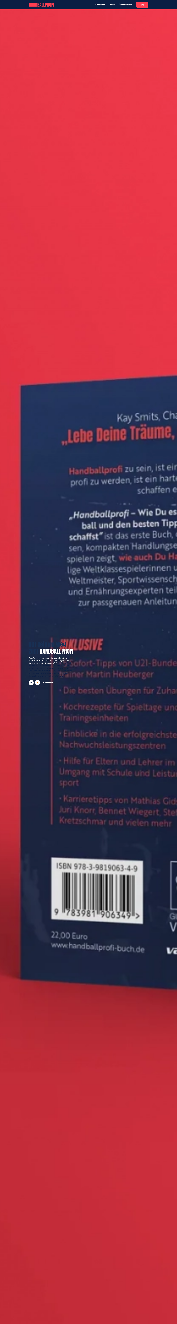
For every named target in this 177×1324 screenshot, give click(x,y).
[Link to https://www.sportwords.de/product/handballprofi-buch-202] (31, 682)
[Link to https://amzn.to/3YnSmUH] (37, 682)
